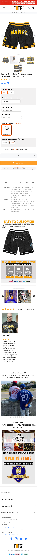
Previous (15, 12)
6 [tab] (21, 417)
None (12, 142)
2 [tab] (17, 54)
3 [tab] (18, 54)
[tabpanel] (18, 34)
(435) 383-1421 (9, 535)
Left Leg (5, 142)
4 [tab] (19, 54)
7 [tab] (24, 417)
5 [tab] (19, 417)
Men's (4, 92)
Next (22, 12)
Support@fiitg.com (9, 527)
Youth (11, 92)
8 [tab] (26, 417)
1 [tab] (11, 417)
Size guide (19, 98)
